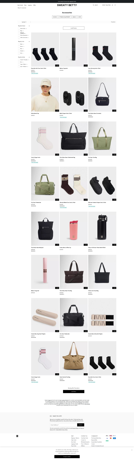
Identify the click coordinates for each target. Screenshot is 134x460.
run (57, 402)
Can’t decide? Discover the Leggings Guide (67, 1)
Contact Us (83, 440)
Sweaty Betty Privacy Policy (62, 429)
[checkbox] (23, 28)
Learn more (73, 453)
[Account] (112, 5)
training (61, 402)
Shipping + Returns (75, 438)
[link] (67, 5)
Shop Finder (108, 5)
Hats (79, 17)
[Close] (132, 450)
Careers (93, 444)
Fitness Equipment (64, 17)
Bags (74, 17)
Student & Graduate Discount (97, 446)
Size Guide (73, 442)
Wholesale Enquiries (85, 442)
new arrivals (87, 404)
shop (19, 7)
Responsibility (94, 440)
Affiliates (83, 446)
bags (49, 400)
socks (63, 400)
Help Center (73, 440)
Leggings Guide (74, 444)
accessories (23, 7)
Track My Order (84, 438)
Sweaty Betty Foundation (96, 442)
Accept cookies (67, 456)
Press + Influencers (85, 444)
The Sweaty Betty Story (96, 438)
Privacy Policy (75, 428)
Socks (55, 17)
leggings (80, 402)
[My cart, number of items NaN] (115, 5)
